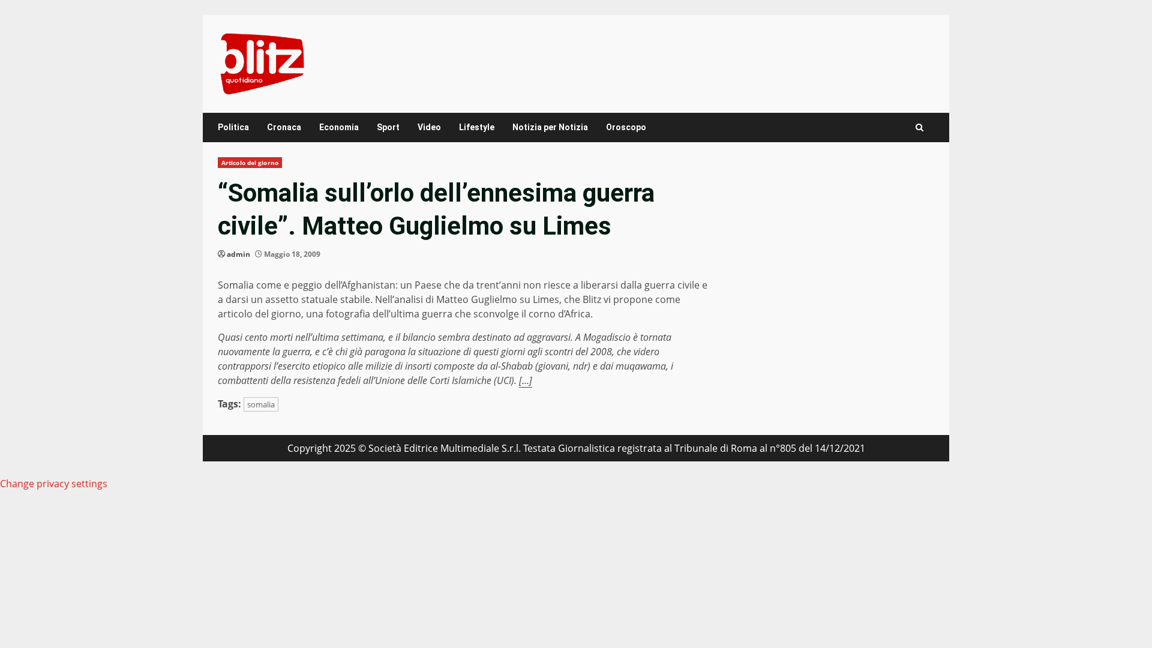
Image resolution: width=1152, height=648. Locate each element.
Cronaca (284, 127)
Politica (233, 127)
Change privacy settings (53, 483)
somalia (261, 404)
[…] (525, 380)
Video (429, 127)
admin (238, 254)
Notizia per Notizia (550, 127)
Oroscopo (626, 127)
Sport (388, 127)
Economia (339, 127)
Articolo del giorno (249, 162)
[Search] (919, 127)
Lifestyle (476, 127)
